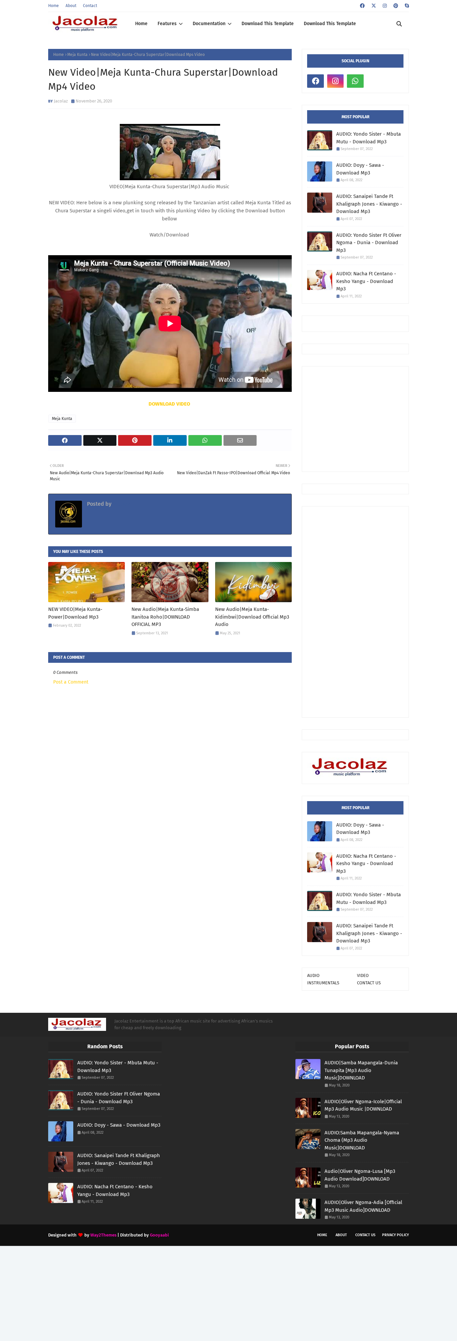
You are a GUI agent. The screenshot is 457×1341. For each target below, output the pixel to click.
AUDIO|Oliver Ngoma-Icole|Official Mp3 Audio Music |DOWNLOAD (363, 1105)
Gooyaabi (159, 1235)
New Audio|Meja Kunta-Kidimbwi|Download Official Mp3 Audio (252, 616)
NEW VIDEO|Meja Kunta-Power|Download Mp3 (75, 613)
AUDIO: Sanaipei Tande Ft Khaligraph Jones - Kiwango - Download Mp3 (369, 203)
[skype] (406, 6)
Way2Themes (103, 1235)
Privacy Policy (395, 1235)
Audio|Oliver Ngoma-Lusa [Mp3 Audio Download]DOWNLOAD (360, 1175)
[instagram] (384, 6)
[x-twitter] (374, 6)
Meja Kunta (77, 54)
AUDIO (313, 975)
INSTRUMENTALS (323, 982)
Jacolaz (61, 100)
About (71, 5)
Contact (90, 5)
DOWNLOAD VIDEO (170, 404)
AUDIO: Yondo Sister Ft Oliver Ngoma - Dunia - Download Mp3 (368, 242)
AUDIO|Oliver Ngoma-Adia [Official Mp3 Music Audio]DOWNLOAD (363, 1206)
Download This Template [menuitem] (268, 23)
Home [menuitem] (141, 23)
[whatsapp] (355, 81)
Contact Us (365, 1235)
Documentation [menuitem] (209, 23)
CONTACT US (369, 982)
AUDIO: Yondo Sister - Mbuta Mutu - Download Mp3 (368, 138)
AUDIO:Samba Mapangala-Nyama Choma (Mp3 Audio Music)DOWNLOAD (362, 1140)
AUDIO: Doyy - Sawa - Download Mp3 (360, 169)
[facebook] (362, 6)
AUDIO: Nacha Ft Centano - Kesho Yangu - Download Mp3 (366, 281)
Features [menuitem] (167, 23)
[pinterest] (396, 6)
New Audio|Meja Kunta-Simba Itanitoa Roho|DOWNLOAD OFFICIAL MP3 (165, 616)
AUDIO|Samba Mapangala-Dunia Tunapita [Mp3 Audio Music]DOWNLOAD (361, 1070)
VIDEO (363, 975)
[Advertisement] (382, 418)
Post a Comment (70, 682)
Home (53, 5)
